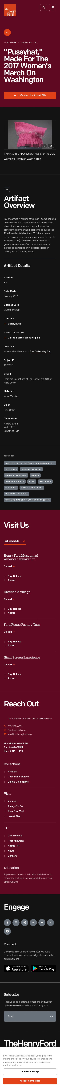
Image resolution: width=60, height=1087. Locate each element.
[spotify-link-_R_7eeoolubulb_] (7, 931)
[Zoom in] (28, 146)
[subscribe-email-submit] (51, 1016)
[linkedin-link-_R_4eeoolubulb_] (33, 922)
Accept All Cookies (30, 1081)
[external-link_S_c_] (30, 734)
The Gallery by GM (40, 352)
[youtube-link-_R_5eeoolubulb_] (41, 922)
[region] (30, 1067)
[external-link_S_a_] (30, 726)
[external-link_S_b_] (30, 730)
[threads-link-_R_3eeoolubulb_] (24, 922)
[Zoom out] (36, 146)
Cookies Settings (30, 1071)
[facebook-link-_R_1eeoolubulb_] (7, 922)
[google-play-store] (43, 968)
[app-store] (16, 968)
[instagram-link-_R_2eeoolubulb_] (16, 922)
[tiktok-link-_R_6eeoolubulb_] (50, 922)
